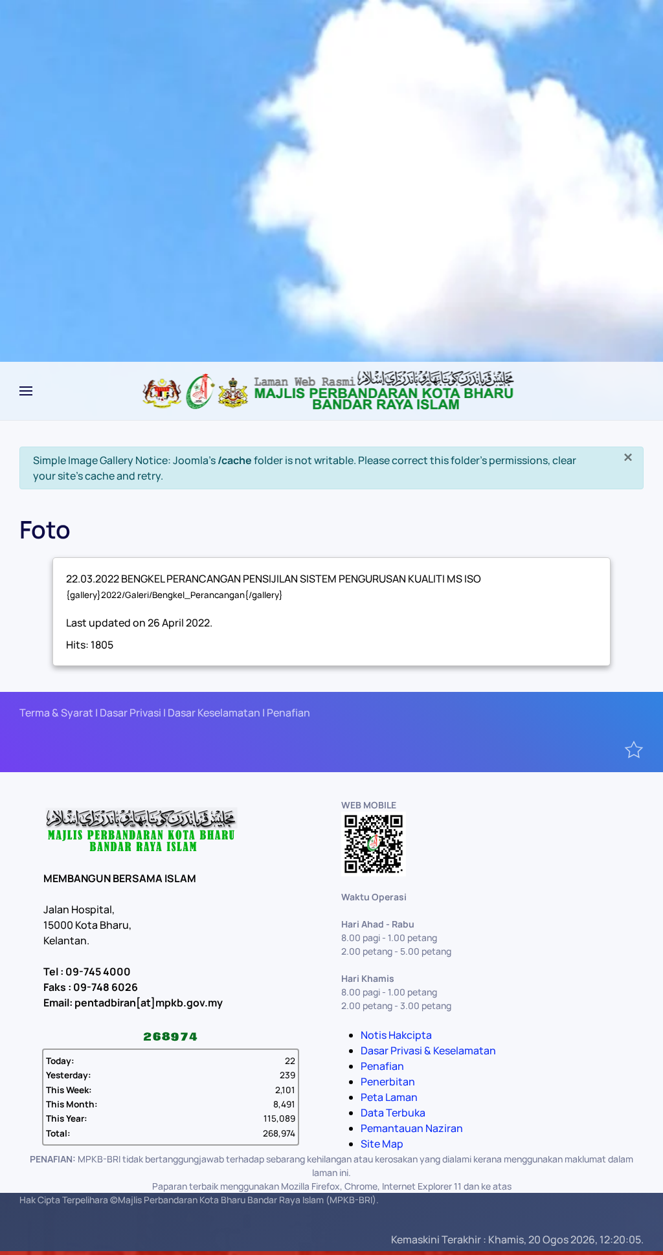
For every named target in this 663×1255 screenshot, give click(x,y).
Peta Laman (389, 1097)
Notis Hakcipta (396, 1035)
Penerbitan (388, 1081)
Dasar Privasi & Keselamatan (428, 1050)
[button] (25, 391)
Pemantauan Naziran (412, 1128)
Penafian (382, 1066)
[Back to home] (332, 391)
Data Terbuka (393, 1112)
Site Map (382, 1144)
